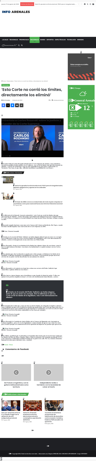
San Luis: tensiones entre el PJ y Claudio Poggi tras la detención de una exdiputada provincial (10, 415)
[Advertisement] (64, 21)
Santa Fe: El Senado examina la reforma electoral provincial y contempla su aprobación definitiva (32, 416)
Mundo (42, 39)
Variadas (80, 39)
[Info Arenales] (16, 12)
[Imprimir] (21, 105)
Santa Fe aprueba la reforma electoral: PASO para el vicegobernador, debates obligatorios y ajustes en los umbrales (38, 186)
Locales (5, 39)
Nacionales (34, 39)
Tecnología (71, 39)
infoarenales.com (43, 453)
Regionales (14, 39)
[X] (8, 105)
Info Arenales (6, 100)
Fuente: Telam (8, 344)
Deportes (50, 39)
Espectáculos (60, 39)
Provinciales (24, 39)
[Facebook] (3, 105)
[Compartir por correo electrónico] (17, 105)
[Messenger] (12, 105)
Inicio (4, 81)
